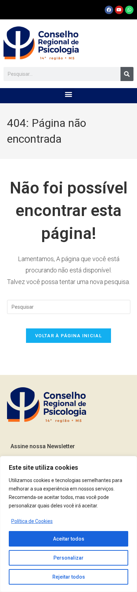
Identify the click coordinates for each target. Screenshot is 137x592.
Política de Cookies (32, 521)
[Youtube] (119, 10)
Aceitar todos (68, 539)
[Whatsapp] (129, 10)
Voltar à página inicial (68, 335)
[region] (68, 524)
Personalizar (68, 558)
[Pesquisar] (126, 74)
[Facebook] (109, 10)
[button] (68, 94)
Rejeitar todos (68, 577)
